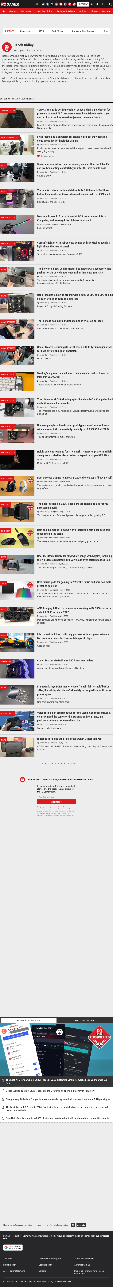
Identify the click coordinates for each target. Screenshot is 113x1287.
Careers (42, 1271)
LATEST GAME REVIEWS (84, 1020)
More (105, 11)
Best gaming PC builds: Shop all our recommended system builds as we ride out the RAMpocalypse (58, 1099)
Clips (106, 31)
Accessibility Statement (14, 1271)
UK (73, 1225)
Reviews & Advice (66, 11)
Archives (71, 764)
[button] (107, 4)
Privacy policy (9, 1264)
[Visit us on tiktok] (74, 4)
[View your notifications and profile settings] (97, 4)
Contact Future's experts (50, 1258)
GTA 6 (41, 31)
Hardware (26, 11)
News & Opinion (44, 11)
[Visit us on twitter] (52, 4)
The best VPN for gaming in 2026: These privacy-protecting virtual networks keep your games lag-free (57, 1081)
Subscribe (83, 4)
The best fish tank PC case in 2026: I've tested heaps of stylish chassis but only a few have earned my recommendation (57, 1108)
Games (13, 11)
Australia (81, 1225)
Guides (82, 11)
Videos (94, 11)
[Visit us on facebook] (47, 4)
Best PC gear (58, 31)
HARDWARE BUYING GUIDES (28, 1020)
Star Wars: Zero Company (84, 31)
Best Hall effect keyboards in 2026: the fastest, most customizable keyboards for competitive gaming (58, 1118)
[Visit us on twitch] (65, 4)
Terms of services (64, 807)
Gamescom (25, 31)
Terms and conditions (84, 1258)
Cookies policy (45, 1264)
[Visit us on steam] (43, 4)
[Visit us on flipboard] (69, 4)
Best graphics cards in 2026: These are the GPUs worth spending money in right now (50, 1091)
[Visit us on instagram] (56, 4)
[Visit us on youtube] (61, 4)
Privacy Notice (66, 809)
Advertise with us (82, 1264)
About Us (7, 1258)
